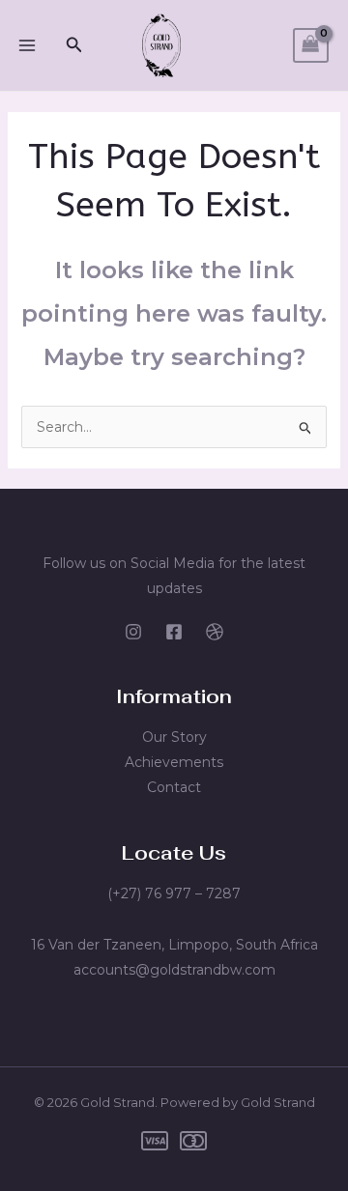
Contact (174, 787)
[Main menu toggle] (27, 45)
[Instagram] (133, 631)
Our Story (174, 737)
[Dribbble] (214, 631)
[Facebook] (174, 631)
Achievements (174, 762)
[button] (74, 45)
